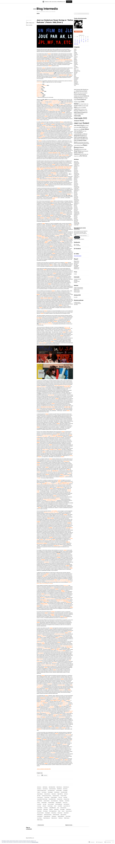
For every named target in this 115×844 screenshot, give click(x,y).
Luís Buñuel (46, 807)
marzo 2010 (76, 219)
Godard (83, 112)
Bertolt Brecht (59, 788)
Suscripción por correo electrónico (80, 228)
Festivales (75, 63)
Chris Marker (65, 790)
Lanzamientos (76, 67)
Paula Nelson (39, 811)
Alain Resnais (45, 787)
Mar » (77, 43)
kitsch (55, 805)
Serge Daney (77, 151)
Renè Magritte (47, 812)
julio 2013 (75, 178)
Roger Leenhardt (63, 814)
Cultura (75, 57)
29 (79, 42)
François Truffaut (63, 795)
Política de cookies (34, 842)
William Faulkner (40, 819)
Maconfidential (76, 265)
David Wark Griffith (64, 792)
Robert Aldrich (66, 812)
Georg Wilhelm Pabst (52, 799)
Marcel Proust (39, 809)
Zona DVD (75, 297)
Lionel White (60, 805)
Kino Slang (75, 264)
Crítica (75, 55)
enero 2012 (76, 198)
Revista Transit (80, 145)
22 (79, 41)
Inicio (38, 13)
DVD (75, 107)
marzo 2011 (76, 208)
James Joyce (65, 802)
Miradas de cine (76, 289)
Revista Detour (83, 143)
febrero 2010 (76, 220)
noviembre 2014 (76, 163)
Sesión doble (76, 81)
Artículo (75, 50)
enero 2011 (76, 210)
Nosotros (75, 73)
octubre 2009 (76, 224)
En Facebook (77, 248)
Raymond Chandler (40, 812)
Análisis (27, 22)
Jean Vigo (44, 804)
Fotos (75, 65)
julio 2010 (75, 216)
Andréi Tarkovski (80, 92)
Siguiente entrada (69, 825)
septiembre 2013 (76, 176)
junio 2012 (75, 193)
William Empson (66, 818)
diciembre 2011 (76, 199)
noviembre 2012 (76, 187)
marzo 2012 (76, 196)
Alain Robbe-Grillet (52, 787)
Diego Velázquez (40, 793)
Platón (59, 811)
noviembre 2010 (76, 212)
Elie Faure (66, 793)
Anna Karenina (45, 788)
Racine (63, 811)
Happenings (61, 800)
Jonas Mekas (85, 129)
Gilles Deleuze (78, 112)
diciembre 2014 (76, 162)
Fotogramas (76, 64)
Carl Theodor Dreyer (51, 790)
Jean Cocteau (86, 125)
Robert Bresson (39, 814)
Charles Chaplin (77, 101)
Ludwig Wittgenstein (52, 807)
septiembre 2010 (76, 213)
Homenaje (75, 66)
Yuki (79, 156)
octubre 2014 (76, 164)
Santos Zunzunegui (82, 149)
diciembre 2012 (76, 186)
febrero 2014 (76, 171)
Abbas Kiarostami (77, 89)
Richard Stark (60, 812)
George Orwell (59, 799)
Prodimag (75, 282)
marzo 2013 (76, 183)
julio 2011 (75, 205)
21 (77, 41)
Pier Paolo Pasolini (80, 142)
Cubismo (38, 792)
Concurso (75, 53)
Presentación (76, 78)
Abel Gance (39, 787)
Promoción (75, 79)
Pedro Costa (85, 138)
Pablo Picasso (68, 809)
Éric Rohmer (83, 156)
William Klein (86, 154)
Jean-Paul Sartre (66, 804)
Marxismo (51, 809)
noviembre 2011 (76, 200)
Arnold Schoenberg (52, 788)
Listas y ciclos (76, 69)
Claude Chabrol (83, 104)
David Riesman (56, 792)
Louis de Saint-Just (67, 805)
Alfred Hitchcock (66, 787)
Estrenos (75, 61)
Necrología (76, 72)
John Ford (79, 129)
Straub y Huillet (77, 152)
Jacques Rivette (79, 120)
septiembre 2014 (76, 165)
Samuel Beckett (39, 816)
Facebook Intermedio (77, 279)
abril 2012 (75, 195)
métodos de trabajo (77, 70)
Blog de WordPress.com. (30, 837)
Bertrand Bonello (82, 94)
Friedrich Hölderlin (54, 797)
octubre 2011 (76, 201)
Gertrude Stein (39, 800)
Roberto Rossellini (56, 814)
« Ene (75, 43)
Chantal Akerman (81, 99)
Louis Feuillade (39, 807)
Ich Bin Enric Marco (77, 302)
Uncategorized (76, 84)
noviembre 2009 (76, 223)
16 (81, 40)
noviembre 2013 (76, 174)
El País (82, 107)
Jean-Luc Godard (51, 804)
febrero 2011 (76, 209)
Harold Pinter (67, 800)
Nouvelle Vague (81, 137)
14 (77, 40)
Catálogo (30, 22)
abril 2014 (75, 169)
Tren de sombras (77, 291)
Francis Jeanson (40, 797)
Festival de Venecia (56, 795)
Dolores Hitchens (47, 793)
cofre (87, 104)
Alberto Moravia (59, 787)
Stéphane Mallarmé (61, 816)
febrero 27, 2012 (28, 20)
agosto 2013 (76, 177)
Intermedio (77, 116)
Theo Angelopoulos (78, 153)
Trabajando (76, 83)
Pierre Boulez (45, 811)
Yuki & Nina (76, 304)
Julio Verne (44, 805)
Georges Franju (66, 799)
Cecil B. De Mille (58, 790)
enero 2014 (76, 172)
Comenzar (69, 1)
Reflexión (75, 80)
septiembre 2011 (76, 202)
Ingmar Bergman (58, 802)
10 (83, 39)
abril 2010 (75, 218)
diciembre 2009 (76, 222)
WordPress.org (76, 268)
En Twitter (76, 253)
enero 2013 (76, 185)
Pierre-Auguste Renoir (53, 811)
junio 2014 (75, 166)
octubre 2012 (76, 188)
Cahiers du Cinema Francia (78, 288)
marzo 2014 (76, 170)
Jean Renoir (39, 804)
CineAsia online (76, 262)
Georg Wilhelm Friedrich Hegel (42, 799)
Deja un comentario (29, 25)
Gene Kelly (65, 797)
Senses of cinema (77, 290)
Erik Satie (38, 795)
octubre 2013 (76, 175)
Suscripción (77, 237)
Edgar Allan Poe (60, 793)
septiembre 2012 (76, 189)
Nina (77, 137)
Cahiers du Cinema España (78, 287)
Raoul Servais (86, 142)
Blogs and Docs (76, 261)
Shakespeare (54, 816)
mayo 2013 (76, 181)
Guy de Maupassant (54, 800)
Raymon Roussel (69, 811)
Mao (58, 807)
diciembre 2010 (76, 211)
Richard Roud (54, 812)
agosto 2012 (76, 190)
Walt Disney (60, 818)
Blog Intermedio (47, 9)
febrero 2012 (76, 197)
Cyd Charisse (44, 792)
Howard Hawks (44, 802)
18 (85, 40)
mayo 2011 (76, 207)
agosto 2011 (76, 204)
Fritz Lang (60, 797)
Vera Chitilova (39, 818)
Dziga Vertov (54, 793)
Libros (33, 22)
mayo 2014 (76, 167)
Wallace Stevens (54, 818)
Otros (75, 75)
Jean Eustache (76, 127)
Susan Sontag (68, 816)
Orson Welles (62, 809)
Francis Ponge (46, 797)
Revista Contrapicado (77, 143)
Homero (38, 802)
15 (79, 40)
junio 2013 (75, 179)
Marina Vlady (46, 809)
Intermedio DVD (80, 118)
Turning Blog (76, 266)
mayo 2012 (76, 194)
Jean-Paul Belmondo (58, 804)
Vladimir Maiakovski (46, 818)
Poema (75, 76)
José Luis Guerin (78, 131)
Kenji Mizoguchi (80, 132)
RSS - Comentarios (77, 245)
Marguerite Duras (78, 135)
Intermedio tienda (77, 281)
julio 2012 (75, 192)
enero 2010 (76, 221)
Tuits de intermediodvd (77, 255)
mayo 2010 (76, 217)
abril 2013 (75, 182)
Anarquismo (39, 788)
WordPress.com (76, 267)
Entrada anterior (40, 825)
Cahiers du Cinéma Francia (41, 790)
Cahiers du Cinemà (78, 96)
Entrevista (75, 60)
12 (87, 39)
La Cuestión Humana (77, 303)
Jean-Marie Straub (79, 125)
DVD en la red (76, 263)
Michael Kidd (56, 809)
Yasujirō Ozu (76, 156)
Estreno (79, 109)
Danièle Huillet (77, 105)
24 (83, 41)
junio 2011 (75, 206)
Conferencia (76, 54)
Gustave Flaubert (46, 800)
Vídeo (75, 85)
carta (75, 51)
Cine (79, 104)
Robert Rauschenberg (47, 814)
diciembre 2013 (76, 173)
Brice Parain (65, 788)
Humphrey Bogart (51, 802)
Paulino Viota (79, 138)
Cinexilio (75, 273)
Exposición (76, 62)
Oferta (75, 74)
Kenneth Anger (50, 805)
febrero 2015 (76, 161)
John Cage (39, 805)
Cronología (76, 56)
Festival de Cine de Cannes (46, 795)
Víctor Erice (82, 154)
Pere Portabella (78, 140)
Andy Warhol (85, 92)
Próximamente (76, 77)
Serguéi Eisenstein (47, 816)
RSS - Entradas (76, 244)
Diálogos (75, 58)
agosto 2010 (76, 214)
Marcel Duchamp (63, 807)
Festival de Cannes (84, 109)
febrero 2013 (76, 184)
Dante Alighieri (50, 792)
